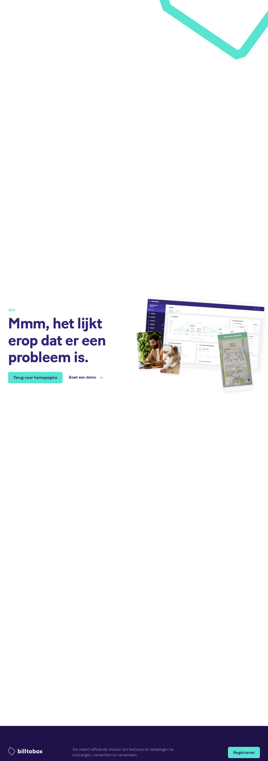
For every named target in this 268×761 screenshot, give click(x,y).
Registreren (244, 752)
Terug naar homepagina (35, 377)
